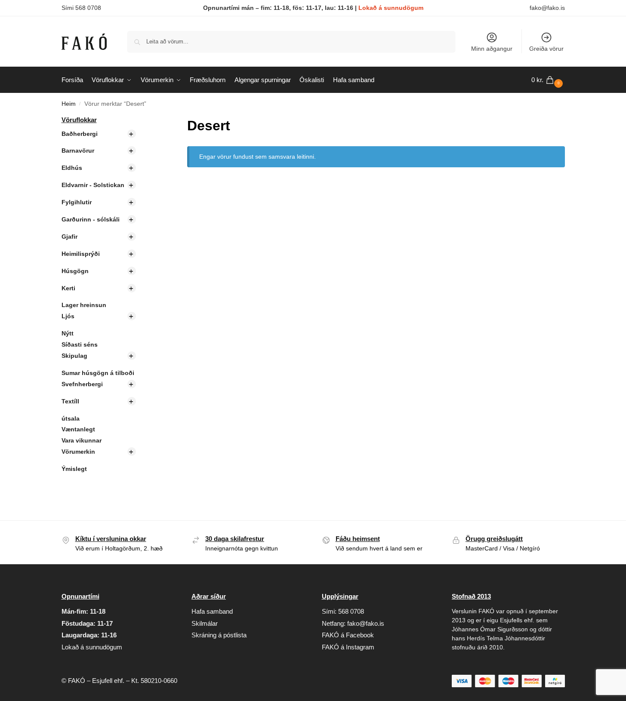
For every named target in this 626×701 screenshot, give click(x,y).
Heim (69, 104)
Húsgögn (75, 270)
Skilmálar (204, 623)
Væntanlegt (78, 429)
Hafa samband (212, 611)
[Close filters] (149, 120)
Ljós (68, 316)
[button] (548, 80)
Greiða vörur (546, 48)
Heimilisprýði (81, 253)
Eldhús (72, 167)
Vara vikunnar (82, 440)
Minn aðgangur (491, 48)
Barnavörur (78, 150)
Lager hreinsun (84, 304)
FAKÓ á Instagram (348, 647)
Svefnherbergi (82, 384)
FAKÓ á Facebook (348, 635)
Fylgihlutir (77, 202)
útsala (71, 418)
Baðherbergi (80, 133)
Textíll (70, 401)
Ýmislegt (74, 468)
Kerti (68, 288)
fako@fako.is (547, 7)
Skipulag (74, 355)
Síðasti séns (80, 344)
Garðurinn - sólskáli (91, 219)
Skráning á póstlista (219, 635)
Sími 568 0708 (81, 7)
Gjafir (69, 236)
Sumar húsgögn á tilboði (98, 372)
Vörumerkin (78, 451)
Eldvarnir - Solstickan (93, 184)
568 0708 (351, 611)
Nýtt (68, 333)
